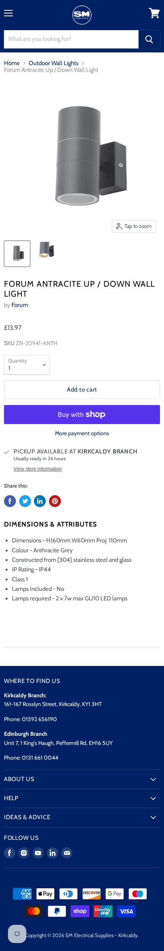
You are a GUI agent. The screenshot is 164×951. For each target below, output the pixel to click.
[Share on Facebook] (10, 501)
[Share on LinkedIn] (40, 501)
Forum (20, 305)
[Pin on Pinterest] (55, 501)
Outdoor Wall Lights (53, 63)
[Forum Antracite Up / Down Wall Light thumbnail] (17, 253)
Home (12, 63)
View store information (38, 469)
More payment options (82, 433)
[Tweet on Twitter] (25, 501)
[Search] (149, 39)
